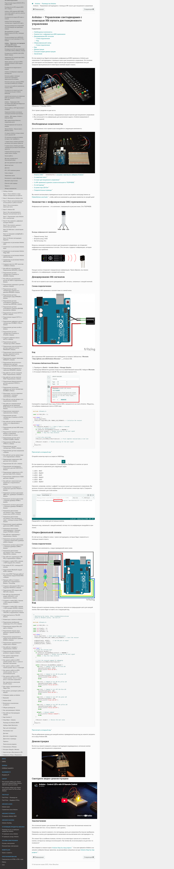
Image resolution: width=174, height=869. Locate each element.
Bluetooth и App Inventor (11, 180)
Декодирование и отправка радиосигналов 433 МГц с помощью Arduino (14, 33)
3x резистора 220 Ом (41, 187)
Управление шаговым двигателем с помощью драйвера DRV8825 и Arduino (13, 506)
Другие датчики (9, 165)
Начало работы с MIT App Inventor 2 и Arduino (14, 108)
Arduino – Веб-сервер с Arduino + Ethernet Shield (13, 117)
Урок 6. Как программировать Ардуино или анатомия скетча (12, 213)
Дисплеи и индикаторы (10, 736)
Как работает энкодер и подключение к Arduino (10, 647)
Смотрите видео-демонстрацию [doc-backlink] (50, 778)
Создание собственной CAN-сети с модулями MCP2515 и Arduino (13, 586)
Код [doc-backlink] (33, 352)
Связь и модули (9, 173)
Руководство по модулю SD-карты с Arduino (14, 18)
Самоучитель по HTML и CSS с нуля (12, 859)
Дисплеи (7, 168)
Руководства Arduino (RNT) (11, 722)
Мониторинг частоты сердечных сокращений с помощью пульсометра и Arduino (12, 395)
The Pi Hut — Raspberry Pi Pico (10, 800)
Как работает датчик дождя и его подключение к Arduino (13, 400)
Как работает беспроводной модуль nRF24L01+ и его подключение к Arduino (11, 596)
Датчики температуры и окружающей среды (11, 159)
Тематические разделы (9, 744)
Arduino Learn (6, 807)
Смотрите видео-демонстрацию (45, 51)
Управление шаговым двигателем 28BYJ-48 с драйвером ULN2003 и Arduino (13, 494)
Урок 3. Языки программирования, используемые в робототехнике (13, 201)
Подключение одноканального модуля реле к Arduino (12, 643)
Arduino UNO (38, 175)
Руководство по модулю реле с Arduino (13, 68)
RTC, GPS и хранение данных (12, 170)
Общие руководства (9, 707)
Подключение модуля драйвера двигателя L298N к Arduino (12, 525)
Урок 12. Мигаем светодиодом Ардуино (12, 238)
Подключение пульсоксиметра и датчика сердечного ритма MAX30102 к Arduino (12, 354)
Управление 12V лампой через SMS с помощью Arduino (15, 58)
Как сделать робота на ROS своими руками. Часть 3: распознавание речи (11, 672)
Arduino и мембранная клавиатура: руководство (14, 72)
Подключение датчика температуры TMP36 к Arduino (12, 447)
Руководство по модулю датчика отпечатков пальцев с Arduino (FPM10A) (13, 92)
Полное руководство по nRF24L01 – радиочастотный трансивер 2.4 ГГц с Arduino (14, 39)
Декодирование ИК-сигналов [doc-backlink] (48, 276)
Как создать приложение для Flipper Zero (11, 687)
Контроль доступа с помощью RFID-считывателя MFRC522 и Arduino (14, 82)
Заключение (38, 54)
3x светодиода (39, 185)
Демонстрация (39, 49)
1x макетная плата (40, 177)
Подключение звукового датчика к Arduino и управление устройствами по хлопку (13, 433)
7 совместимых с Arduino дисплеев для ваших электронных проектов (14, 142)
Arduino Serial (7, 700)
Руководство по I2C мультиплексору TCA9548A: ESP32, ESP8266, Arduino (15, 50)
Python (4, 862)
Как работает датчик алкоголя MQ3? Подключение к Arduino (12, 378)
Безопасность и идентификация (13, 178)
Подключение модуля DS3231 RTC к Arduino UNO (15, 3)
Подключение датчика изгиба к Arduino (12, 328)
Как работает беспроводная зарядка (11, 713)
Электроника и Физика (9, 746)
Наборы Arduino (8, 191)
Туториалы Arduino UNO (9, 816)
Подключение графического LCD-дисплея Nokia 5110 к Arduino (13, 473)
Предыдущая (39, 9)
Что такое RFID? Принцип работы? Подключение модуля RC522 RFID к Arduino (13, 575)
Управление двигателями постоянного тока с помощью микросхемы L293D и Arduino (12, 512)
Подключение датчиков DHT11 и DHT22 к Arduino (13, 313)
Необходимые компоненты (43, 32)
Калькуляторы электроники (10, 846)
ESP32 (4, 761)
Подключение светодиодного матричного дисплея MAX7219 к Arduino (12, 468)
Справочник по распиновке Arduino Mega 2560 (13, 251)
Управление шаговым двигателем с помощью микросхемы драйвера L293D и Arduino (13, 540)
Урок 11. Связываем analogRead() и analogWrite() (13, 234)
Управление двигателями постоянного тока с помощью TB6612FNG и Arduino (12, 552)
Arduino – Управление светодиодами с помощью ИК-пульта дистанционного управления (15, 45)
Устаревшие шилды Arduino (10, 836)
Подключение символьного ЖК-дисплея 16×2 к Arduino (12, 460)
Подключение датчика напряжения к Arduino (13, 451)
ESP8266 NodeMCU (8, 768)
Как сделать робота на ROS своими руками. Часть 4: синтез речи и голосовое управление (12, 678)
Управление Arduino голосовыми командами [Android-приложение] (14, 113)
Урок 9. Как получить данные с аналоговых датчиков (12, 226)
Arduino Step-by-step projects (62, 847)
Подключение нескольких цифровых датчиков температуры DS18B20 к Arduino (13, 389)
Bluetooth (6, 698)
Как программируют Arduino (11, 710)
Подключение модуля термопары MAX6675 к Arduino (13, 359)
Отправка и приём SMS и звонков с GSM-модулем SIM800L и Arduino (13, 602)
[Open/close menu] (2, 191)
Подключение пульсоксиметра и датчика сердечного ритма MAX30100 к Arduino (12, 348)
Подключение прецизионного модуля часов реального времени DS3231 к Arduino (13, 638)
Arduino (37, 3)
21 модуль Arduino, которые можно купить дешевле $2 (14, 134)
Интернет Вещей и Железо (11, 749)
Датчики (5, 733)
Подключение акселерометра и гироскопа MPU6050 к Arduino (12, 369)
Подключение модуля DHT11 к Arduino (12, 317)
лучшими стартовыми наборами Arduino (69, 175)
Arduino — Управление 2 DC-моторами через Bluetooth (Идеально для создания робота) (15, 103)
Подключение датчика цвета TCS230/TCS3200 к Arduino (11, 438)
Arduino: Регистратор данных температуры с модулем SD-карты (14, 22)
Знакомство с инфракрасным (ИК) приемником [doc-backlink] (59, 201)
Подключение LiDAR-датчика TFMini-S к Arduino (11, 442)
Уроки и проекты (7, 852)
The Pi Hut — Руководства (9, 797)
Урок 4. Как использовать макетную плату (10, 206)
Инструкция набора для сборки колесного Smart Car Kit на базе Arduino (11, 789)
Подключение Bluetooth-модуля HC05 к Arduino (12, 570)
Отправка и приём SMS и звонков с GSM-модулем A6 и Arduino (13, 561)
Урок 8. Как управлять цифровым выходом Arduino (13, 221)
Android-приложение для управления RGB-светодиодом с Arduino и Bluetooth (15, 98)
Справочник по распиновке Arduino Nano (13, 247)
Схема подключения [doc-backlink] (41, 286)
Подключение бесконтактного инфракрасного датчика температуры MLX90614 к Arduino (13, 364)
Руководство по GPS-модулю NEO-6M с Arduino (14, 8)
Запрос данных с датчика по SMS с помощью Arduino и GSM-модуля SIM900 (14, 63)
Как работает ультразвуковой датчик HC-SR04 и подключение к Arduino (13, 280)
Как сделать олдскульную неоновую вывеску (10, 656)
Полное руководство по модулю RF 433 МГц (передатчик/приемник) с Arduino (14, 27)
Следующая (88, 9)
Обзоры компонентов (10, 188)
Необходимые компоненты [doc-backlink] (47, 123)
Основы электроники (8, 843)
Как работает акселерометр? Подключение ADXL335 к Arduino (13, 269)
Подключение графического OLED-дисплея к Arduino (13, 477)
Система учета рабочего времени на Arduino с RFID (14, 87)
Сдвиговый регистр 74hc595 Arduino (11, 615)
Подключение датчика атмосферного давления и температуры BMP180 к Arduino (12, 302)
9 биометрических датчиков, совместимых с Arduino (12, 152)
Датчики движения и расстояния (13, 162)
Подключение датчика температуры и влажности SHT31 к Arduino (13, 417)
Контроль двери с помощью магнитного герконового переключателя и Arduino (12, 78)
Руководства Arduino (49, 3)
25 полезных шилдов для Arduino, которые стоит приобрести (14, 138)
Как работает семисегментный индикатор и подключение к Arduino (12, 482)
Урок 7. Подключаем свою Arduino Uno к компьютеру (13, 217)
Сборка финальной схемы (42, 43)
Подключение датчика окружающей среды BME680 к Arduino (12, 296)
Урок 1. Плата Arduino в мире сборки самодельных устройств (12, 194)
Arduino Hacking (6, 823)
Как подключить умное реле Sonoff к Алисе (11, 683)
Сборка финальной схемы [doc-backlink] (46, 532)
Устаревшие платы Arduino (10, 834)
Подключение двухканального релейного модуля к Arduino (12, 652)
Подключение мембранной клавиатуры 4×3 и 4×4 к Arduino (12, 623)
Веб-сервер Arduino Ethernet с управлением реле (13, 121)
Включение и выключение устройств (10, 704)
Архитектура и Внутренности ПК (12, 752)
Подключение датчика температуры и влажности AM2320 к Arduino (11, 274)
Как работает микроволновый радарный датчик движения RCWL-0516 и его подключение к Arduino (13, 406)
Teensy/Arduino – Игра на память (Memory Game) (13, 129)
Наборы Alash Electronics (10, 725)
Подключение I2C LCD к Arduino (12, 463)
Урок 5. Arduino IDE (9, 209)
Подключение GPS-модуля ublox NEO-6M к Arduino (12, 591)
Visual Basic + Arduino (9, 720)
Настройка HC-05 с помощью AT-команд (13, 566)
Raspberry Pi (5, 775)
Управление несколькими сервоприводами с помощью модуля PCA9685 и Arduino (11, 530)
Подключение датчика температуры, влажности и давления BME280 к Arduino (11, 290)
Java (3, 864)
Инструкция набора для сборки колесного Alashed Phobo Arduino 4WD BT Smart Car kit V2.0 (12, 783)
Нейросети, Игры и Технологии (12, 755)
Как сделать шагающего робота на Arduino (13, 691)
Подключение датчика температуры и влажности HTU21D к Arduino (11, 333)
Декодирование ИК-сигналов (44, 36)
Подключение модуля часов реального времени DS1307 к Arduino (12, 632)
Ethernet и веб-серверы (11, 183)
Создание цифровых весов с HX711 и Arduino (11, 338)
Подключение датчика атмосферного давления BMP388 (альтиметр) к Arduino (13, 308)
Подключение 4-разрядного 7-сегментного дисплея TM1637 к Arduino (12, 488)
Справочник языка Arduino (10, 809)
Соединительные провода (43, 190)
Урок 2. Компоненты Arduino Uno (13, 198)
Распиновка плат (8, 730)
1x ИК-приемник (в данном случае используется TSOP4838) (54, 182)
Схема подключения (43, 38)
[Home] (32, 3)
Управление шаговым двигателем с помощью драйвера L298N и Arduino (13, 546)
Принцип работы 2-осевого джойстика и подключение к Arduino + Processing (11, 581)
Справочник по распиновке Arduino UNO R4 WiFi (13, 260)
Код (37, 40)
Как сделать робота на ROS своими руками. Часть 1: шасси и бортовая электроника (13, 661)
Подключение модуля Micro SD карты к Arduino (12, 627)
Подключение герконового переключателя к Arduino (11, 412)
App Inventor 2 (7, 717)
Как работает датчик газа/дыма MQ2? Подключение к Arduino (12, 373)
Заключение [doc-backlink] (39, 820)
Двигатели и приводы (9, 738)
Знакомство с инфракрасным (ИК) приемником (49, 34)
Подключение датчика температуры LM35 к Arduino (11, 342)
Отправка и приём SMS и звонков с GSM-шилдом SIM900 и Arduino (13, 607)
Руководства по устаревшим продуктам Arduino (10, 830)
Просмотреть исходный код (41, 452)
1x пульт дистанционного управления (46, 180)
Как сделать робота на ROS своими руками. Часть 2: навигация (13, 666)
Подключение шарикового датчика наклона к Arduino (13, 285)
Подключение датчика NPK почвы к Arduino (13, 428)
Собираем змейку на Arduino (11, 695)
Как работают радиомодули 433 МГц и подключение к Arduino (12, 557)
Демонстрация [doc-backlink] (40, 741)
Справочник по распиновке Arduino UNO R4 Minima (13, 256)
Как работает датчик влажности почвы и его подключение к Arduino (12, 423)
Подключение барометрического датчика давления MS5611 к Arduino (13, 383)
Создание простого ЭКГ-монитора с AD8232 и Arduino (13, 264)
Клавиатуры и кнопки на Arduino (12, 619)
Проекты (7, 186)
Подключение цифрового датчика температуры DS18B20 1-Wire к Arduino (13, 323)
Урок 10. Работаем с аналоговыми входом (13, 230)
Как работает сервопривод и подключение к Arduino (11, 535)
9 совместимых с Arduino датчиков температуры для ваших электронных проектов (15, 147)
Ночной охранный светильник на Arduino (13, 125)
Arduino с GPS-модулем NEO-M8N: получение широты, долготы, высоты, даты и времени (15, 13)
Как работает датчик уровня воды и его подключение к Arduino (13, 455)
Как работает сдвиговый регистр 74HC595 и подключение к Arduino (13, 611)
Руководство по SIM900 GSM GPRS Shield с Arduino (14, 54)
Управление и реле (10, 175)
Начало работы (9, 156)
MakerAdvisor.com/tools (40, 197)
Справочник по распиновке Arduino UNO (13, 243)
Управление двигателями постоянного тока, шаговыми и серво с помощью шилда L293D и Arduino (13, 519)
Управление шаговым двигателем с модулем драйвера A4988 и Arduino (13, 500)
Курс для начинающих (9, 728)
